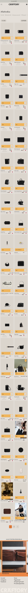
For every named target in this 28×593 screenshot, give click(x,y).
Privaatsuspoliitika (19, 583)
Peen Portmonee (4, 149)
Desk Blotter (3, 520)
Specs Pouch (3, 211)
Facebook (3, 581)
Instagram (3, 580)
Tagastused (17, 580)
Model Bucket (16, 211)
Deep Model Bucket (4, 500)
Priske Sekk (16, 170)
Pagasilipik (16, 334)
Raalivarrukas (16, 272)
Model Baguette (4, 459)
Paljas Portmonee (17, 62)
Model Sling (16, 293)
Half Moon (3, 313)
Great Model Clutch (18, 232)
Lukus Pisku (3, 334)
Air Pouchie (16, 500)
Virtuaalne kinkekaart (5, 293)
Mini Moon (3, 272)
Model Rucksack (4, 396)
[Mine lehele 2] (17, 526)
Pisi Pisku (2, 84)
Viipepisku (2, 127)
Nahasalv (16, 252)
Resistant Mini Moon (18, 438)
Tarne (15, 578)
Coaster (2, 479)
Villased (23, 15)
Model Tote (3, 170)
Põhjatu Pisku (16, 105)
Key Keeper (3, 252)
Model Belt (3, 355)
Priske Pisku (3, 62)
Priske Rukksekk (3, 191)
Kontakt (3, 578)
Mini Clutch (3, 418)
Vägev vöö (16, 84)
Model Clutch (16, 40)
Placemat (16, 459)
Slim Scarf (16, 479)
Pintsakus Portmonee (4, 40)
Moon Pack (16, 355)
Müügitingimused (19, 581)
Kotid (2, 15)
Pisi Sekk (16, 313)
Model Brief (3, 438)
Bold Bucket (16, 376)
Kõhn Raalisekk (17, 149)
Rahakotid (8, 15)
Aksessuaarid (16, 15)
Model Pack (3, 232)
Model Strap (3, 376)
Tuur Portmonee (17, 127)
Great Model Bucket (18, 191)
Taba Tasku (3, 105)
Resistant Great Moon (18, 520)
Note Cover (16, 418)
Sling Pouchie (16, 396)
